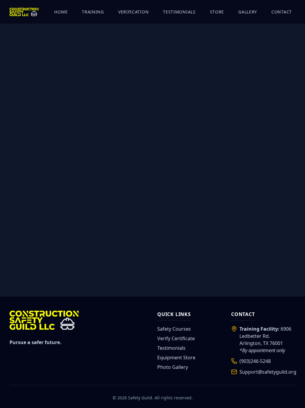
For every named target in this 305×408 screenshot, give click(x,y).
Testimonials (179, 12)
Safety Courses (174, 329)
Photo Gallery (172, 367)
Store (217, 12)
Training (93, 12)
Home (61, 12)
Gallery (247, 12)
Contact (281, 12)
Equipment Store (176, 357)
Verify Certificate (176, 338)
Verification (133, 12)
